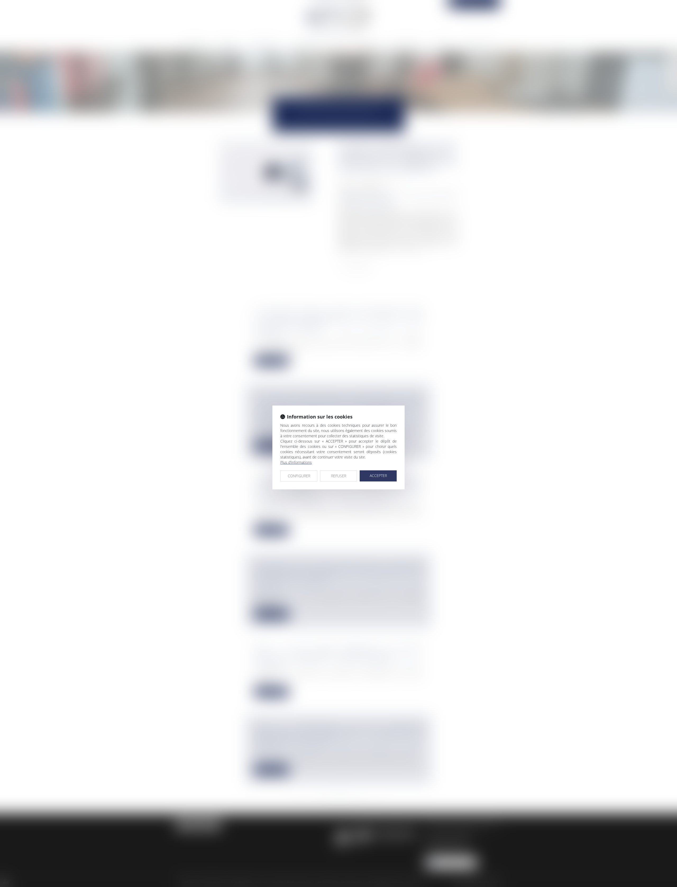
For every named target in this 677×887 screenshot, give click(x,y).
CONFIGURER (299, 475)
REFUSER (338, 475)
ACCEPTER (378, 475)
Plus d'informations (296, 462)
